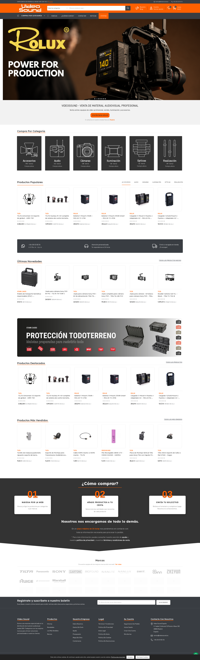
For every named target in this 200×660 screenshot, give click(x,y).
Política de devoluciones (106, 641)
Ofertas (49, 624)
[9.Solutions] (125, 580)
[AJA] (174, 590)
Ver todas (118, 564)
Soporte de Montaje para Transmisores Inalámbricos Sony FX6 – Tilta (55, 455)
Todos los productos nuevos (170, 260)
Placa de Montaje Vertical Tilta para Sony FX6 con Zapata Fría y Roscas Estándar (141, 455)
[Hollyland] (43, 590)
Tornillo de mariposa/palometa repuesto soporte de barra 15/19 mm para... (29, 455)
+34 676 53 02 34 (177, 1)
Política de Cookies (104, 637)
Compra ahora (29, 166)
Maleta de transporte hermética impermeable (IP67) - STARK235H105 (29, 296)
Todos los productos (174, 362)
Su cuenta (129, 619)
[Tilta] (26, 571)
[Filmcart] (125, 590)
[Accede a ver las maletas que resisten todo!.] (100, 337)
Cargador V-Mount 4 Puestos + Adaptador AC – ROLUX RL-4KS (141, 218)
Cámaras (86, 160)
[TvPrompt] (75, 581)
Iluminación (113, 160)
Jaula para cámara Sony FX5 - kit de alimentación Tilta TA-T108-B (85, 296)
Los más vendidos (52, 630)
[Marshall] (59, 580)
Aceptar (130, 657)
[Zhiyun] (174, 571)
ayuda (124, 537)
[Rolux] (92, 580)
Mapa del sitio (77, 637)
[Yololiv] (59, 590)
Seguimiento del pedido (132, 624)
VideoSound (106, 450)
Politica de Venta (104, 634)
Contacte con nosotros (162, 619)
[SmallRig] (108, 590)
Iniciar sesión (128, 627)
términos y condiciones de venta (116, 540)
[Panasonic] (43, 571)
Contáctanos (77, 641)
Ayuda (51, 1)
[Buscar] (128, 8)
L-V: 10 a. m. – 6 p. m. (35, 247)
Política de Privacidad (105, 627)
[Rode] (157, 590)
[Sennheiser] (43, 580)
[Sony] (59, 571)
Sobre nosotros (78, 624)
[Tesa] (75, 590)
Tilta (19, 213)
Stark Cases (21, 291)
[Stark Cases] (108, 580)
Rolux (75, 213)
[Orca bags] (26, 590)
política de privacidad (85, 540)
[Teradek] (141, 581)
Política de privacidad (118, 657)
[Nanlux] (125, 571)
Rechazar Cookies (142, 657)
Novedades (50, 627)
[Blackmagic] (174, 580)
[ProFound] (92, 571)
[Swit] (141, 571)
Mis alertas (127, 634)
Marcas (49, 634)
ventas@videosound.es (162, 1)
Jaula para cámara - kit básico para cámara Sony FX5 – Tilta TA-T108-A (141, 296)
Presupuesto (77, 634)
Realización (169, 160)
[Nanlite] (108, 571)
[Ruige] (26, 580)
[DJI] (157, 580)
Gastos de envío (78, 627)
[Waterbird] (141, 590)
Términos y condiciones (106, 624)
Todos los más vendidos (173, 419)
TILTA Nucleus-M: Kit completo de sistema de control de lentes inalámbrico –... (57, 218)
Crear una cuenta (130, 630)
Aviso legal (102, 630)
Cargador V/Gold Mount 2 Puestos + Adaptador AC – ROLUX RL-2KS (168, 218)
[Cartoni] (75, 571)
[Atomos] (92, 590)
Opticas (141, 160)
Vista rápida (38, 191)
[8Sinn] (157, 571)
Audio (57, 160)
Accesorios (29, 160)
